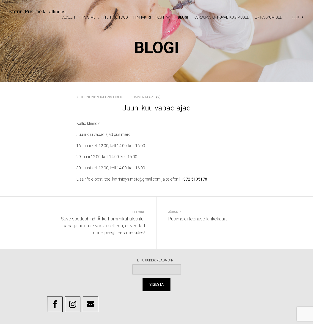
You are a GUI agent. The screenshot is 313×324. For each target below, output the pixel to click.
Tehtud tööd (116, 17)
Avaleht (69, 17)
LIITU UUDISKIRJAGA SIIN (156, 260)
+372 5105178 (194, 179)
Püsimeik (90, 17)
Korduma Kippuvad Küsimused (221, 17)
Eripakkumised (268, 17)
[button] (297, 17)
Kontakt (164, 17)
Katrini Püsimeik (37, 11)
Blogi (183, 17)
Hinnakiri (142, 17)
